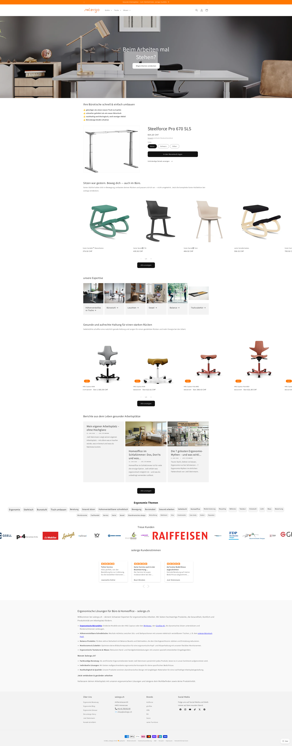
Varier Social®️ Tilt (139, 248)
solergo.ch (111, 741)
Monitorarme (82, 515)
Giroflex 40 (160, 626)
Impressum (169, 741)
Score (148, 718)
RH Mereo (147, 626)
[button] (108, 10)
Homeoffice (195, 509)
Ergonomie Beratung (91, 702)
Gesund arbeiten (166, 509)
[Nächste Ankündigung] (207, 2)
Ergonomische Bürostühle (91, 626)
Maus (269, 509)
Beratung (74, 509)
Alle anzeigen (146, 265)
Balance (173, 307)
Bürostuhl (111, 307)
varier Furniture (152, 722)
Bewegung (136, 509)
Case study (193, 515)
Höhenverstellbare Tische (93, 309)
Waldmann (164, 515)
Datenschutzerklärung (145, 741)
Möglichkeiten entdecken (146, 66)
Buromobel (150, 509)
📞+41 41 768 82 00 (122, 708)
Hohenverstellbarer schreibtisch (113, 509)
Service (105, 515)
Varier (114, 515)
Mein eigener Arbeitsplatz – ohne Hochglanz (103, 428)
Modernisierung (209, 509)
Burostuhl (42, 509)
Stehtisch (28, 509)
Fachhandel (95, 515)
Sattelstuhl (182, 509)
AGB (155, 741)
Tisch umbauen (58, 509)
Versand (150, 138)
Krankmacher (182, 515)
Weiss (152, 146)
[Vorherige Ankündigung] (84, 2)
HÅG (148, 710)
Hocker (202, 515)
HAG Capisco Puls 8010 (241, 387)
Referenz (233, 509)
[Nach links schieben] (140, 258)
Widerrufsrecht (131, 741)
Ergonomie (14, 509)
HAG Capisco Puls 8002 (191, 387)
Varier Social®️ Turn (191, 248)
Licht (262, 509)
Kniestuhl (253, 509)
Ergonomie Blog (89, 706)
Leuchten (132, 307)
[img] (113, 564)
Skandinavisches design (136, 515)
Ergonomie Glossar (90, 710)
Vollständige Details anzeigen (159, 161)
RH (147, 714)
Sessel (152, 307)
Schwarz (163, 146)
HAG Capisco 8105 (139, 387)
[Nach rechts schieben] (151, 258)
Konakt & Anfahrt (89, 722)
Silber (174, 146)
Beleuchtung (153, 515)
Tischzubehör (197, 307)
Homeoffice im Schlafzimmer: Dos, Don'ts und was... (145, 454)
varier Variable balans (241, 248)
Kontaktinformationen (181, 741)
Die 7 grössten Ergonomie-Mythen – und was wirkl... (187, 452)
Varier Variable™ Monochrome (93, 248)
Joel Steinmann (89, 718)
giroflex (149, 706)
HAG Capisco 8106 (89, 387)
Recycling (222, 509)
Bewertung (279, 509)
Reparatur (211, 515)
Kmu (172, 515)
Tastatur (243, 509)
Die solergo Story (89, 714)
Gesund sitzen (88, 509)
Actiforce (149, 702)
